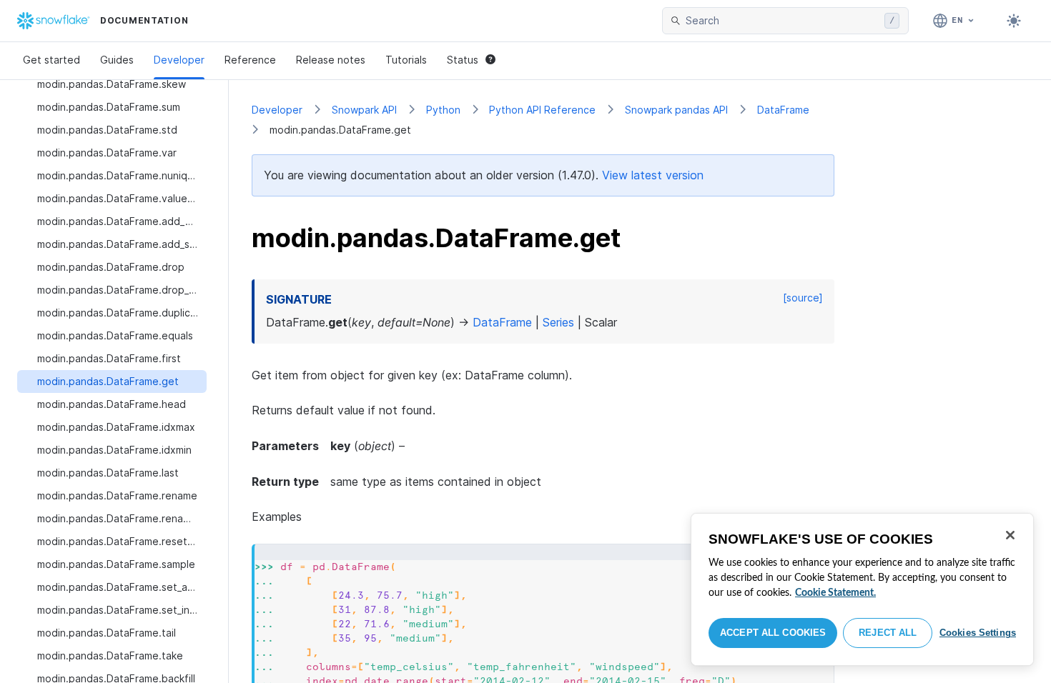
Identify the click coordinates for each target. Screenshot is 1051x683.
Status (462, 60)
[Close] (1010, 535)
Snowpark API (364, 110)
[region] (862, 589)
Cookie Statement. (835, 593)
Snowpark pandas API (676, 110)
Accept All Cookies (773, 632)
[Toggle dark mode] (1014, 20)
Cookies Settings (977, 632)
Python (443, 110)
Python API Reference (542, 110)
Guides (117, 60)
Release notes (330, 60)
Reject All (888, 632)
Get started (51, 60)
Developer (179, 60)
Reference (250, 60)
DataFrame (783, 110)
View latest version (653, 175)
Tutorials (406, 60)
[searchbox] (782, 21)
